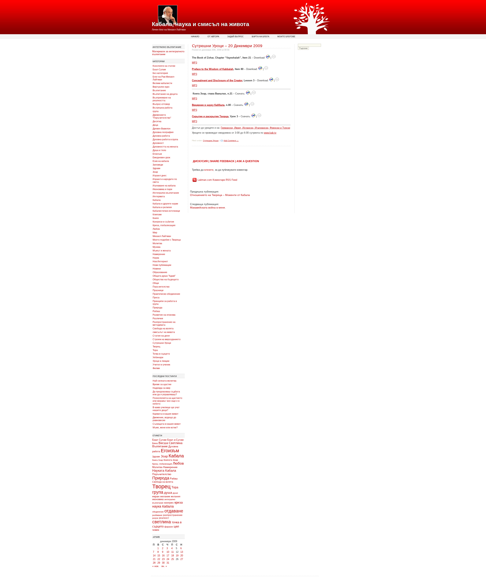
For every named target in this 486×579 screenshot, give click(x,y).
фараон (168, 526)
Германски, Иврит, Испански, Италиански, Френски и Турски (255, 127)
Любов (156, 229)
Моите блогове (286, 36)
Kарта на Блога (260, 36)
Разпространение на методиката (164, 323)
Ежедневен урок (161, 157)
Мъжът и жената (162, 250)
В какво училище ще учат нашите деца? (166, 409)
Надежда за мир (161, 388)
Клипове (157, 214)
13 (181, 551)
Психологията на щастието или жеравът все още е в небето (167, 401)
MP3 (194, 62)
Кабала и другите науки (165, 203)
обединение (158, 512)
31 (167, 562)
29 (158, 562)
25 (172, 559)
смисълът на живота (164, 332)
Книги (156, 218)
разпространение (172, 515)
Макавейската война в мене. (208, 207)
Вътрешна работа (162, 107)
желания (175, 496)
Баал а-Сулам (175, 439)
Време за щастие (162, 384)
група (156, 111)
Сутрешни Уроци (162, 343)
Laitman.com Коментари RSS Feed (217, 179)
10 (167, 551)
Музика (156, 247)
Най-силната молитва (164, 380)
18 (172, 555)
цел (176, 526)
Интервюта (159, 196)
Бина (155, 443)
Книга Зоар (157, 460)
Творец (156, 346)
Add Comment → (231, 140)
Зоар (155, 172)
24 (167, 559)
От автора (213, 36)
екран (155, 496)
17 (167, 555)
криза (178, 502)
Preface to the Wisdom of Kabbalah (212, 69)
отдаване (173, 511)
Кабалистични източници (166, 211)
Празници (158, 290)
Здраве (156, 168)
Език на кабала (161, 161)
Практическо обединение (166, 294)
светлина (161, 521)
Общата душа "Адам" (164, 276)
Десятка (157, 121)
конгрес (169, 502)
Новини (157, 268)
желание (165, 496)
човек (155, 529)
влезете (208, 169)
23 (163, 559)
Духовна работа (161, 136)
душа (168, 492)
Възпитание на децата (165, 94)
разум (155, 518)
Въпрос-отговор (161, 104)
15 (158, 555)
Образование (160, 272)
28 (154, 562)
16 (163, 555)
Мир (155, 232)
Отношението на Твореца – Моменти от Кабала (220, 194)
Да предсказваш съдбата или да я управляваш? (166, 393)
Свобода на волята (163, 328)
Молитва (157, 243)
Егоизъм (157, 154)
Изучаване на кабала (164, 185)
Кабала (157, 200)
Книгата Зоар (171, 460)
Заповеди (158, 164)
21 (154, 559)
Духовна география (163, 132)
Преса (156, 297)
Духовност (158, 143)
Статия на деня (161, 335)
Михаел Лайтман (162, 236)
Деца (155, 125)
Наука (156, 258)
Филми (156, 368)
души (175, 493)
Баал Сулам (159, 69)
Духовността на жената (165, 146)
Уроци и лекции (161, 361)
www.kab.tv (270, 132)
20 (181, 555)
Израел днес (159, 175)
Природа (157, 307)
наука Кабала (163, 506)
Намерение (159, 254)
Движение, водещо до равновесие (164, 419)
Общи (156, 283)
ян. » (164, 566)
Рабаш (156, 311)
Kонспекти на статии (164, 66)
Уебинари (158, 357)
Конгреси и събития (163, 221)
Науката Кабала (164, 470)
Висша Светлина (170, 443)
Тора (155, 350)
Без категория (160, 73)
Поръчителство (161, 286)
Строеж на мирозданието (167, 339)
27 (181, 559)
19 (177, 555)
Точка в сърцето (161, 353)
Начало (195, 36)
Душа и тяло (159, 150)
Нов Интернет (160, 261)
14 (154, 555)
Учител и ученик (161, 364)
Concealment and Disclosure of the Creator (217, 80)
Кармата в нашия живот (165, 414)
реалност (164, 518)
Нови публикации (162, 265)
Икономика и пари (162, 189)
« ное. (155, 566)
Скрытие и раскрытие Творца (210, 116)
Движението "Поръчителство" (162, 116)
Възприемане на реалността (162, 99)
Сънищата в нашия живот (167, 424)
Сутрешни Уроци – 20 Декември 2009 (227, 46)
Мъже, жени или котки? (165, 427)
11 (172, 551)
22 (158, 559)
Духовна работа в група (165, 139)
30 (163, 562)
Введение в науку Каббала (208, 105)
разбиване (157, 515)
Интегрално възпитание (166, 193)
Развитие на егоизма (164, 315)
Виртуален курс (161, 87)
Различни (158, 318)
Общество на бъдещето (166, 279)
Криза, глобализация (164, 225)
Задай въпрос (235, 36)
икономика (158, 499)
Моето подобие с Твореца (167, 239)
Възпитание (159, 90)
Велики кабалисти (162, 83)
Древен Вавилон (161, 128)
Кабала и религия (162, 207)
